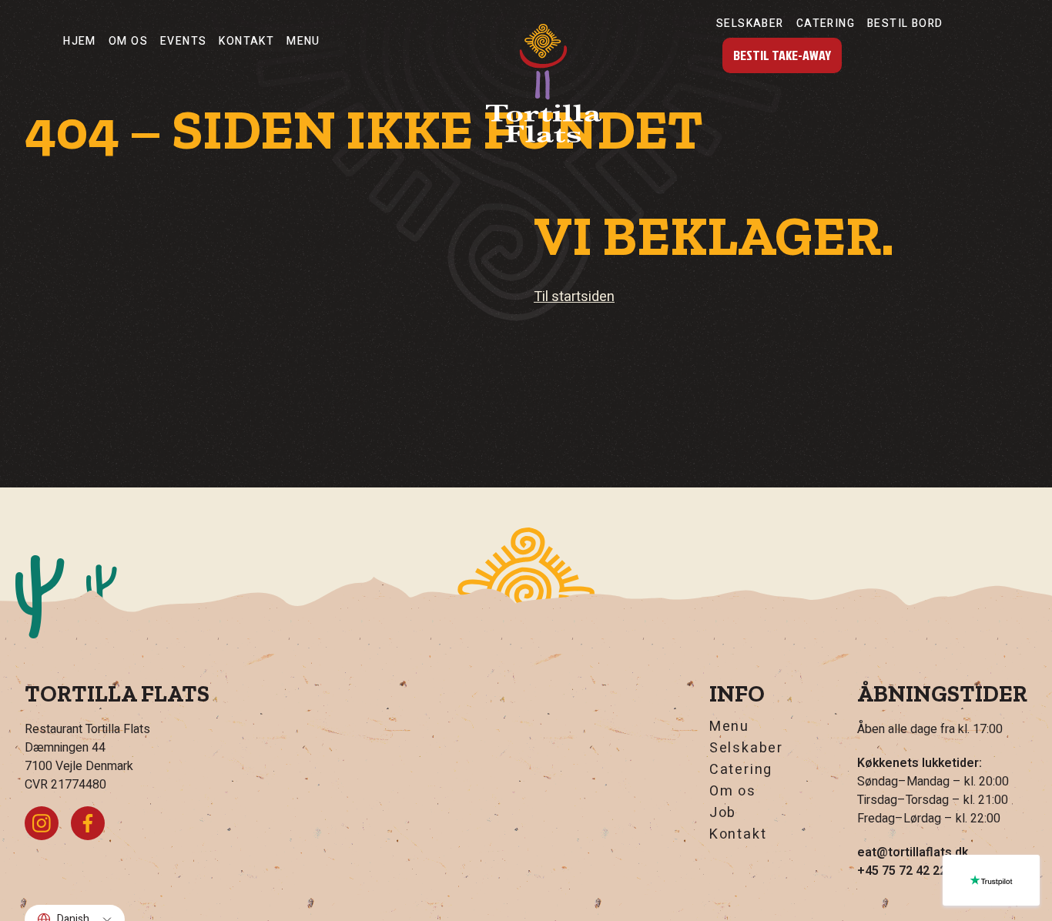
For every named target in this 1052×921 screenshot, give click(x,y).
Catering (825, 23)
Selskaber (750, 23)
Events (183, 41)
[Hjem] (543, 83)
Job (722, 813)
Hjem (79, 41)
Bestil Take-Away (782, 55)
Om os (128, 41)
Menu (303, 41)
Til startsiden (574, 296)
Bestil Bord (905, 23)
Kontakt (246, 41)
